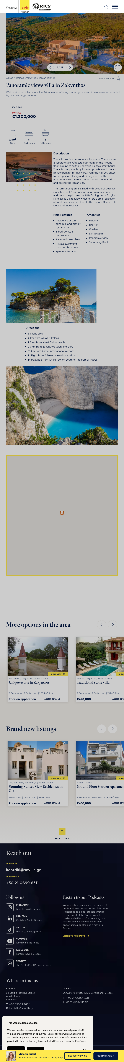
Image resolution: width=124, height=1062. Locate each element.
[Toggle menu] (115, 6)
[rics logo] (43, 6)
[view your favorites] (106, 7)
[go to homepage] (17, 6)
